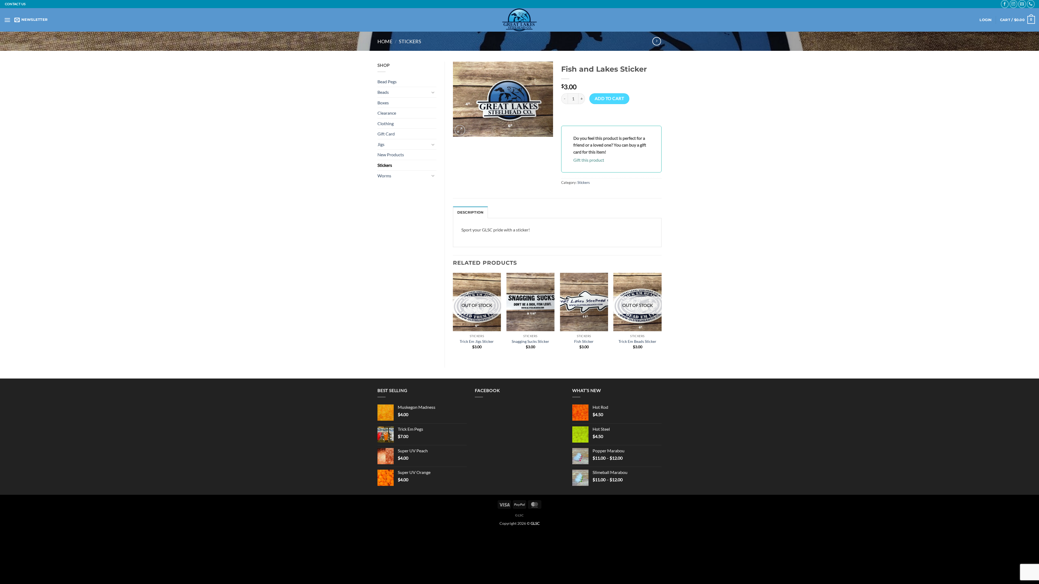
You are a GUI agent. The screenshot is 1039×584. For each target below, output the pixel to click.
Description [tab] (470, 212)
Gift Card (386, 133)
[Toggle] (433, 92)
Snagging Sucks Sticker (530, 341)
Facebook (487, 390)
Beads (383, 92)
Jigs (380, 144)
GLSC (519, 515)
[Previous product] (656, 41)
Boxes (383, 102)
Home (384, 41)
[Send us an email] (1022, 4)
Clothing (385, 123)
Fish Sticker (584, 341)
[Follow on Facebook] (1005, 4)
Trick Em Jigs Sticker (477, 341)
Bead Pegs (387, 81)
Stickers (410, 41)
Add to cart (609, 98)
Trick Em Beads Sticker (637, 341)
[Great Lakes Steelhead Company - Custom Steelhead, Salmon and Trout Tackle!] (519, 20)
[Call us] (1031, 4)
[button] (7, 19)
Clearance (386, 112)
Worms (384, 175)
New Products (390, 154)
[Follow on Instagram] (1013, 4)
